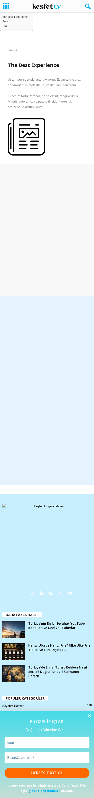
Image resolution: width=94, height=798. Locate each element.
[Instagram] (33, 593)
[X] (61, 593)
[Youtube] (70, 593)
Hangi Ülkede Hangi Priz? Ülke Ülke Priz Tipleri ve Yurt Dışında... (59, 647)
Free (5, 21)
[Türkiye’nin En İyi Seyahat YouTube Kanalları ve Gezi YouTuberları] (13, 629)
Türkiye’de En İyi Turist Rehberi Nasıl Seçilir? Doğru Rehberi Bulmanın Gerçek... (57, 671)
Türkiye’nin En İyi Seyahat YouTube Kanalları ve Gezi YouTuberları (56, 625)
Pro (5, 25)
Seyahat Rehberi (13, 706)
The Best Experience (15, 16)
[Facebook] (24, 593)
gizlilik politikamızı (44, 790)
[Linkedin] (42, 593)
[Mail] (52, 593)
